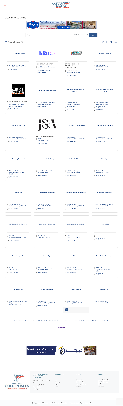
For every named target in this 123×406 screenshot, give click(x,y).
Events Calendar (38, 321)
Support (78, 386)
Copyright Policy (81, 384)
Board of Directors (103, 382)
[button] (5, 5)
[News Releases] (66, 311)
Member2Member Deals (56, 321)
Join (56, 380)
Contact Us (82, 321)
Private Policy (80, 382)
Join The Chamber (104, 321)
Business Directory (19, 321)
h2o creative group (45, 64)
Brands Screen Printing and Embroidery (72, 66)
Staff (99, 384)
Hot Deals (46, 321)
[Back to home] (61, 5)
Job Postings (74, 321)
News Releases (29, 321)
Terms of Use (80, 380)
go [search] (94, 35)
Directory (57, 382)
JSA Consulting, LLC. (45, 136)
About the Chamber (103, 380)
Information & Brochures (92, 321)
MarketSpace (67, 321)
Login (56, 384)
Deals (56, 386)
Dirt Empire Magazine (17, 101)
